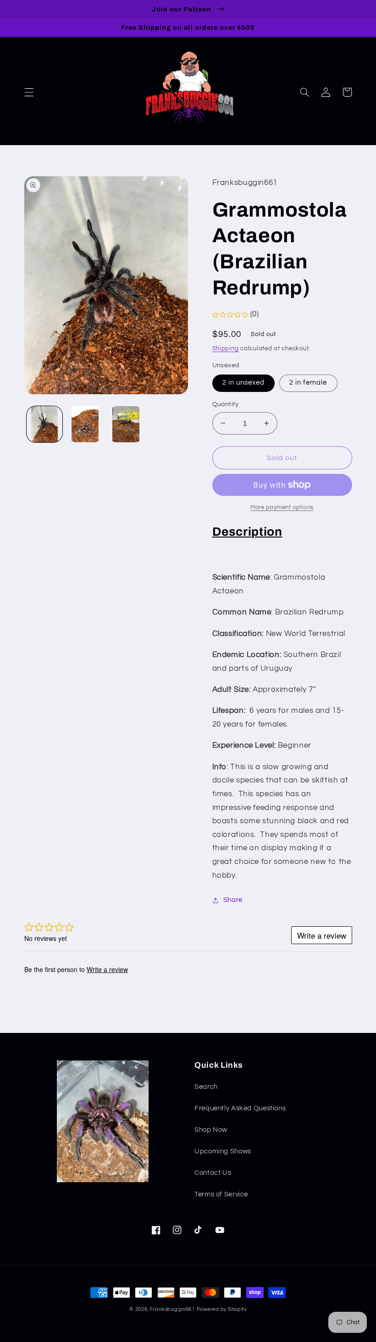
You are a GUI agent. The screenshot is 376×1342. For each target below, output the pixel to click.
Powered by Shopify (222, 1309)
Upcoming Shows (222, 1151)
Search (206, 1086)
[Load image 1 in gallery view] (44, 424)
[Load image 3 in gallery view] (126, 424)
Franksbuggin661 (172, 1309)
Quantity (225, 404)
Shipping (225, 349)
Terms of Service (221, 1194)
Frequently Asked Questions (240, 1108)
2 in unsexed (243, 382)
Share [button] (233, 899)
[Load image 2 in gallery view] (85, 424)
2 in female (308, 382)
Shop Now (210, 1129)
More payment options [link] (282, 508)
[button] (28, 92)
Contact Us (212, 1172)
